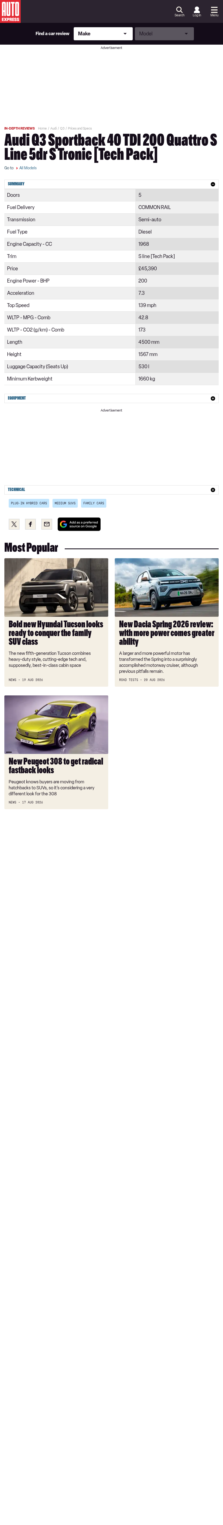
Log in (197, 15)
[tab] (111, 184)
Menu (214, 15)
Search (179, 15)
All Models (28, 168)
